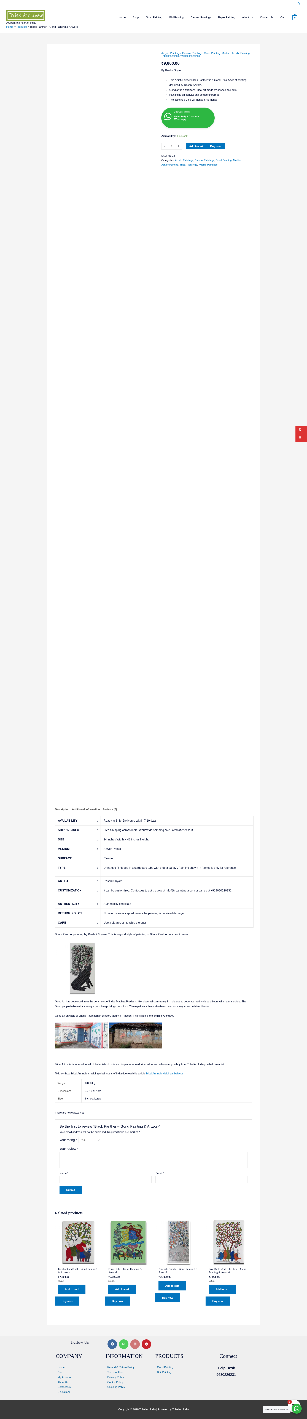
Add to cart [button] (72, 1289)
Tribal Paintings (170, 55)
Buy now (215, 146)
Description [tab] (62, 809)
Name (64, 1173)
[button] (299, 3)
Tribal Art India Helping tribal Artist (165, 1073)
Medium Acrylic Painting (236, 53)
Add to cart (196, 146)
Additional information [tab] (86, 809)
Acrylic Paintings (171, 53)
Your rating (68, 1140)
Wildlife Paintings (190, 55)
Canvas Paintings (192, 53)
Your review (69, 1149)
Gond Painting (212, 53)
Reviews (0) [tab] (110, 809)
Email (159, 1173)
